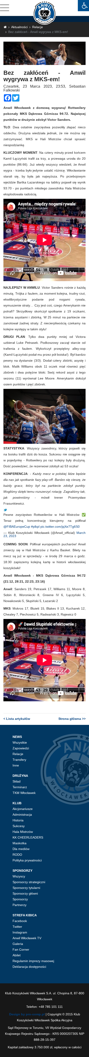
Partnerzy (19, 905)
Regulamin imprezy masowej (33, 961)
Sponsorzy (20, 899)
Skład (17, 781)
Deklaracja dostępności (29, 966)
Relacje (37, 27)
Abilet (17, 955)
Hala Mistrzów (23, 832)
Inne (16, 765)
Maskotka (19, 843)
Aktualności (19, 27)
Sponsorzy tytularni (26, 888)
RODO (17, 854)
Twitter (17, 926)
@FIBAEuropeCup (16, 526)
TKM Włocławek (24, 793)
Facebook (20, 921)
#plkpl (35, 526)
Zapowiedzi (21, 748)
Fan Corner (21, 949)
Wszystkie (20, 742)
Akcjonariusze (23, 809)
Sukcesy (19, 826)
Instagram (20, 932)
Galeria (18, 944)
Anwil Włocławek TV (27, 938)
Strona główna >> (72, 718)
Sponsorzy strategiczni (29, 882)
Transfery (19, 759)
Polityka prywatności (27, 860)
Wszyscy (19, 876)
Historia (18, 820)
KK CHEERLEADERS (28, 837)
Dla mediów (21, 849)
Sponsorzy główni (25, 893)
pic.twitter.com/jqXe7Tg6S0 (60, 526)
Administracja (22, 814)
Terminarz (20, 787)
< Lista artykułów (16, 718)
